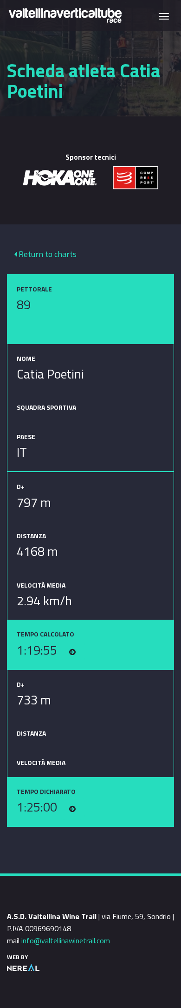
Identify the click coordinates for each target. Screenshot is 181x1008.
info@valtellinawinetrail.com (65, 940)
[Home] (65, 15)
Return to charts (47, 254)
